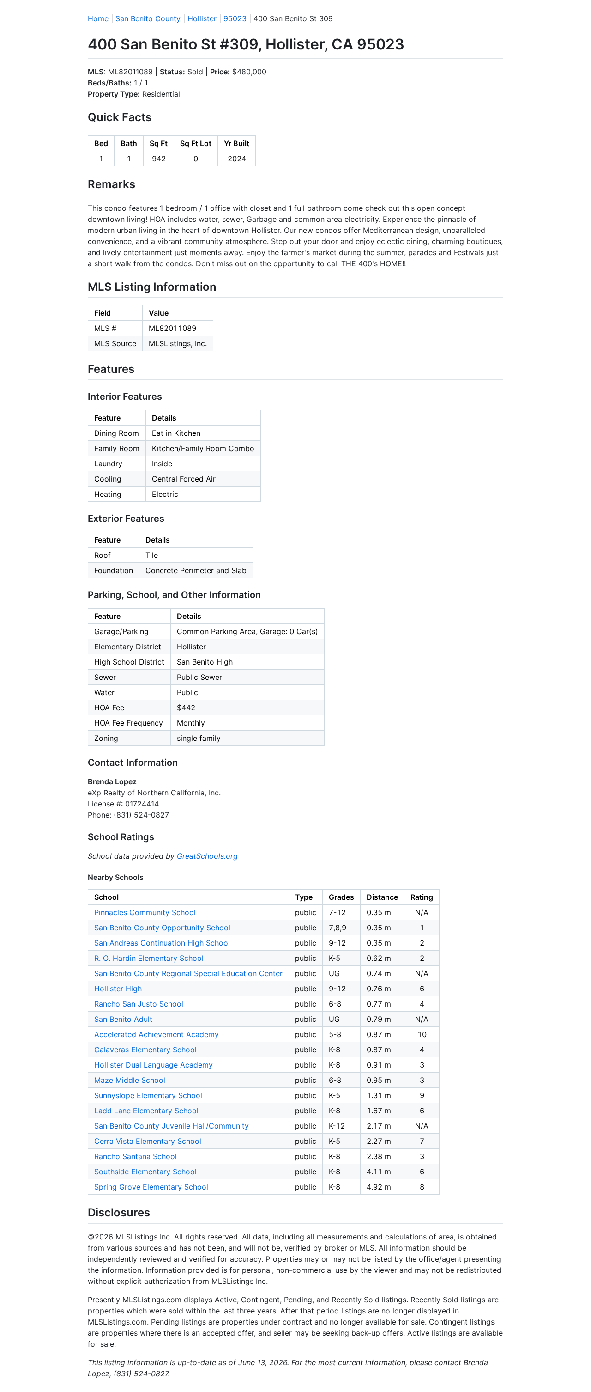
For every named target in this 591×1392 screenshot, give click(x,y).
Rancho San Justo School (138, 1003)
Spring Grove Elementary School (151, 1186)
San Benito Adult (123, 1019)
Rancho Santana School (135, 1156)
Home (98, 18)
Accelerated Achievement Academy (156, 1034)
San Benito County (148, 18)
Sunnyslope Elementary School (148, 1095)
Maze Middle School (129, 1080)
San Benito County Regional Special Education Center (188, 973)
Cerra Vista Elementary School (147, 1141)
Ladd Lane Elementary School (146, 1110)
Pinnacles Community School (145, 912)
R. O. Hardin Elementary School (149, 958)
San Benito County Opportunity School (162, 927)
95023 (235, 18)
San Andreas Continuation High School (162, 942)
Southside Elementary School (145, 1171)
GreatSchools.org (207, 856)
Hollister (202, 18)
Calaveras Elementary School (145, 1049)
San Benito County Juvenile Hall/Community (171, 1125)
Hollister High (118, 988)
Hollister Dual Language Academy (153, 1064)
